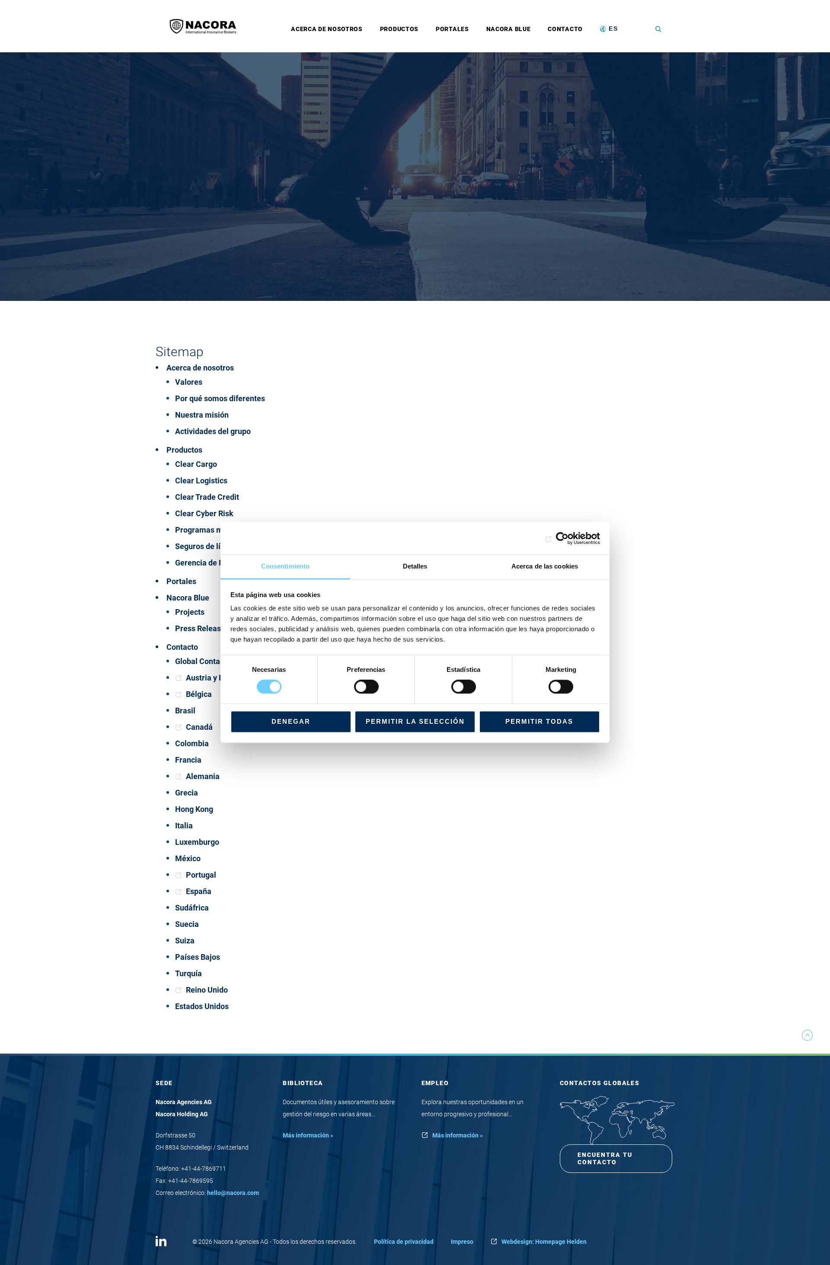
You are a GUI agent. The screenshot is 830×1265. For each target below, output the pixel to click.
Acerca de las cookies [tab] (544, 566)
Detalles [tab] (415, 566)
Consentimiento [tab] (285, 566)
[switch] (366, 687)
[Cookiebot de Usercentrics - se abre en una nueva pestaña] (562, 538)
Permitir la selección (415, 721)
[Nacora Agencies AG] (207, 26)
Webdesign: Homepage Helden (544, 1241)
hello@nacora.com (233, 1192)
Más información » (308, 1135)
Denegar (290, 721)
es (613, 28)
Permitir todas (539, 721)
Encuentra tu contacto (605, 1158)
